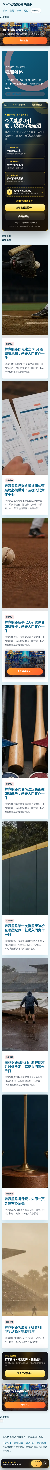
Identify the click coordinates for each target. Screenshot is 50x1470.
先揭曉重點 (25, 216)
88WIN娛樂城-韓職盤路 (17, 4)
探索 (5, 10)
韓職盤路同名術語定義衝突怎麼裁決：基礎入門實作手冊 (25, 793)
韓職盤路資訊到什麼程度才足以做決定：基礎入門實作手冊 (25, 1067)
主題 (12, 10)
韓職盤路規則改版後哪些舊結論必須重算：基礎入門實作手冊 (25, 490)
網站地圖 (41, 1443)
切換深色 (36, 11)
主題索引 (7, 1443)
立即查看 (36, 1463)
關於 (26, 10)
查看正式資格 (25, 1373)
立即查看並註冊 (25, 207)
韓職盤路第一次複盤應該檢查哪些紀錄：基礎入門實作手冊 (25, 930)
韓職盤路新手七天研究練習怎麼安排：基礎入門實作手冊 (25, 626)
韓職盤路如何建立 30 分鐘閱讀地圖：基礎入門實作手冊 (25, 353)
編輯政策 (18, 1443)
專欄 (19, 10)
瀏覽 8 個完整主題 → (15, 94)
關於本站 (30, 1443)
